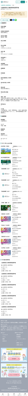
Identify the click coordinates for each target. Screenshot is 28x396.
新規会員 (22, 2)
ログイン (18, 2)
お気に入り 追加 (5, 20)
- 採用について (19, 343)
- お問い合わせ (19, 345)
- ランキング (5, 334)
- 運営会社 (18, 334)
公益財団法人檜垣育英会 (6, 5)
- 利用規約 (18, 337)
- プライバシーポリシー (21, 339)
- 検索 (3, 339)
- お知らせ (4, 341)
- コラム (4, 337)
